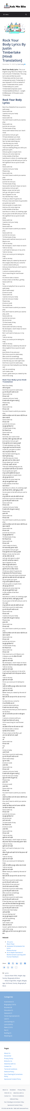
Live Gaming (8, 1022)
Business (7, 1007)
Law (5, 1019)
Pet (5, 1030)
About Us (7, 1053)
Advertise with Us (10, 1064)
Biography (7, 1005)
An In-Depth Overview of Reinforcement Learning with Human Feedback (16, 955)
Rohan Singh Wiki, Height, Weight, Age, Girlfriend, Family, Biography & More (14, 983)
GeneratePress (23, 1108)
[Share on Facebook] (8, 963)
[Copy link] (16, 967)
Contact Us (7, 1066)
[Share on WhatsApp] (20, 963)
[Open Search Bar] (26, 14)
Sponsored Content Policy (12, 1079)
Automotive (8, 1002)
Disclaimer (7, 1056)
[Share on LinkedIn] (16, 963)
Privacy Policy (8, 1058)
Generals (7, 1013)
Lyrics (7, 973)
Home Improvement (10, 1016)
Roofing (6, 1033)
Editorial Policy (9, 1072)
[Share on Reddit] (4, 967)
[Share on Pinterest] (24, 963)
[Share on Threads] (12, 967)
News (6, 1027)
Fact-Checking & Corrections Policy (14, 1102)
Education (7, 1010)
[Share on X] (12, 963)
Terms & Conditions (10, 1069)
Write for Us (8, 1061)
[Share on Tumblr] (8, 967)
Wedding (7, 1036)
